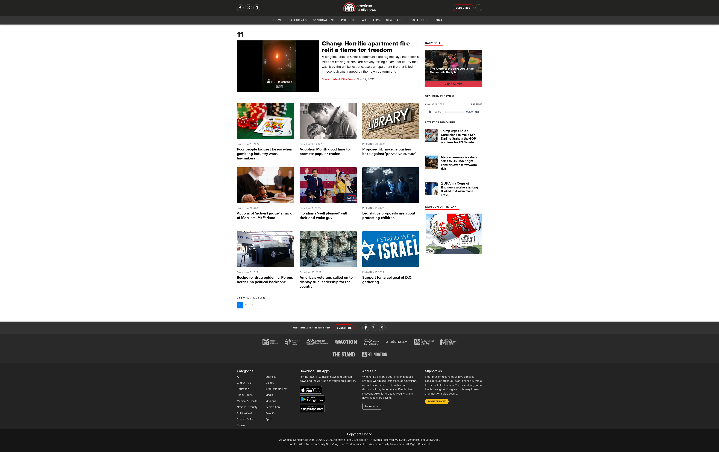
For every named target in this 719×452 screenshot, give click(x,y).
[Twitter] (248, 7)
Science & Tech (246, 419)
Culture (270, 382)
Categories (298, 20)
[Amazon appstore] (312, 409)
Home (277, 20)
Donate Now (437, 401)
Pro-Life (270, 413)
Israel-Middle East (276, 389)
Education (243, 389)
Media (269, 395)
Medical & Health (247, 401)
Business (271, 376)
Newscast (394, 20)
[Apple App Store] (312, 390)
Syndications (324, 20)
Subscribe (463, 7)
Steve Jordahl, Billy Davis (338, 79)
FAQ (363, 20)
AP (238, 376)
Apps (376, 20)
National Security (247, 407)
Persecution (273, 407)
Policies (347, 20)
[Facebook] (240, 7)
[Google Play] (313, 400)
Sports (270, 419)
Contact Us (418, 20)
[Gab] (256, 7)
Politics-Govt (244, 413)
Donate (440, 20)
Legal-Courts (245, 395)
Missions (271, 401)
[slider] (454, 112)
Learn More (371, 406)
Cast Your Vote (454, 83)
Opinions (242, 425)
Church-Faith (244, 382)
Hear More (476, 104)
